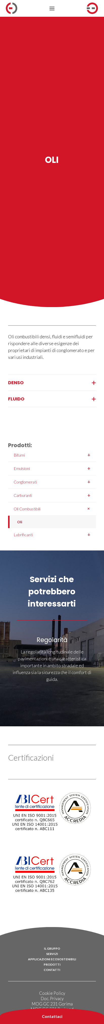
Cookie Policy (52, 993)
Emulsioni (52, 468)
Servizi (52, 954)
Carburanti (52, 495)
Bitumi (52, 455)
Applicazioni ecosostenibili (52, 959)
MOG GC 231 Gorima (52, 1003)
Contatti (52, 970)
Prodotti (52, 964)
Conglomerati (52, 482)
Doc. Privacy (52, 998)
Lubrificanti (52, 534)
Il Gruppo (52, 948)
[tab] (52, 383)
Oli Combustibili (53, 508)
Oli (19, 522)
